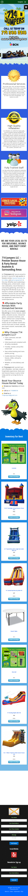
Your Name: (14, 867)
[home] (2, 2)
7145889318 (14, 390)
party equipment (16, 280)
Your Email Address (14, 823)
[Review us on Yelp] (14, 854)
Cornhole (14, 468)
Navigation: (20, 2)
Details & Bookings (14, 476)
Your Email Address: (14, 873)
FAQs (22, 891)
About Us (7, 891)
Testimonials (17, 891)
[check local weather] (14, 202)
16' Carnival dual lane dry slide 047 (14, 590)
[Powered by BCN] (14, 44)
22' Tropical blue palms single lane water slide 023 (14, 549)
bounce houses (17, 278)
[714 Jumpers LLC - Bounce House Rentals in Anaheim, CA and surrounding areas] (14, 17)
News (11, 891)
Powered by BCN (14, 889)
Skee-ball (14, 672)
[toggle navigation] (25, 2)
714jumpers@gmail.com (9, 395)
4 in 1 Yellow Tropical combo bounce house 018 (14, 753)
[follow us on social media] (14, 224)
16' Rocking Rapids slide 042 (14, 712)
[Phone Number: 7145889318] (14, 32)
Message (14, 835)
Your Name (14, 817)
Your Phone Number (14, 829)
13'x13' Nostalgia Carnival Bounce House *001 (14, 508)
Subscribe (14, 880)
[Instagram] (14, 213)
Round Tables (14, 631)
